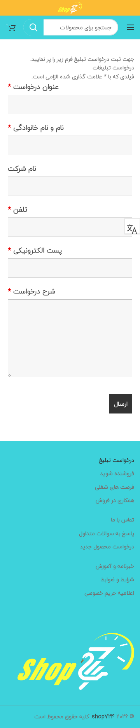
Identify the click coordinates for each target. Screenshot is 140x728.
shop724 (103, 716)
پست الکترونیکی (35, 250)
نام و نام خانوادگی (36, 128)
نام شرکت (22, 169)
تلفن (17, 210)
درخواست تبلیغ (116, 460)
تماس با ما (122, 520)
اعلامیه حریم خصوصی (109, 593)
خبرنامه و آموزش (115, 566)
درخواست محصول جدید (107, 547)
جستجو (33, 27)
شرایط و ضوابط (117, 579)
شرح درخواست (31, 291)
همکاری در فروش (115, 500)
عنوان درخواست (33, 87)
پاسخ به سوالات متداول (106, 533)
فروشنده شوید (117, 473)
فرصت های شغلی (114, 487)
